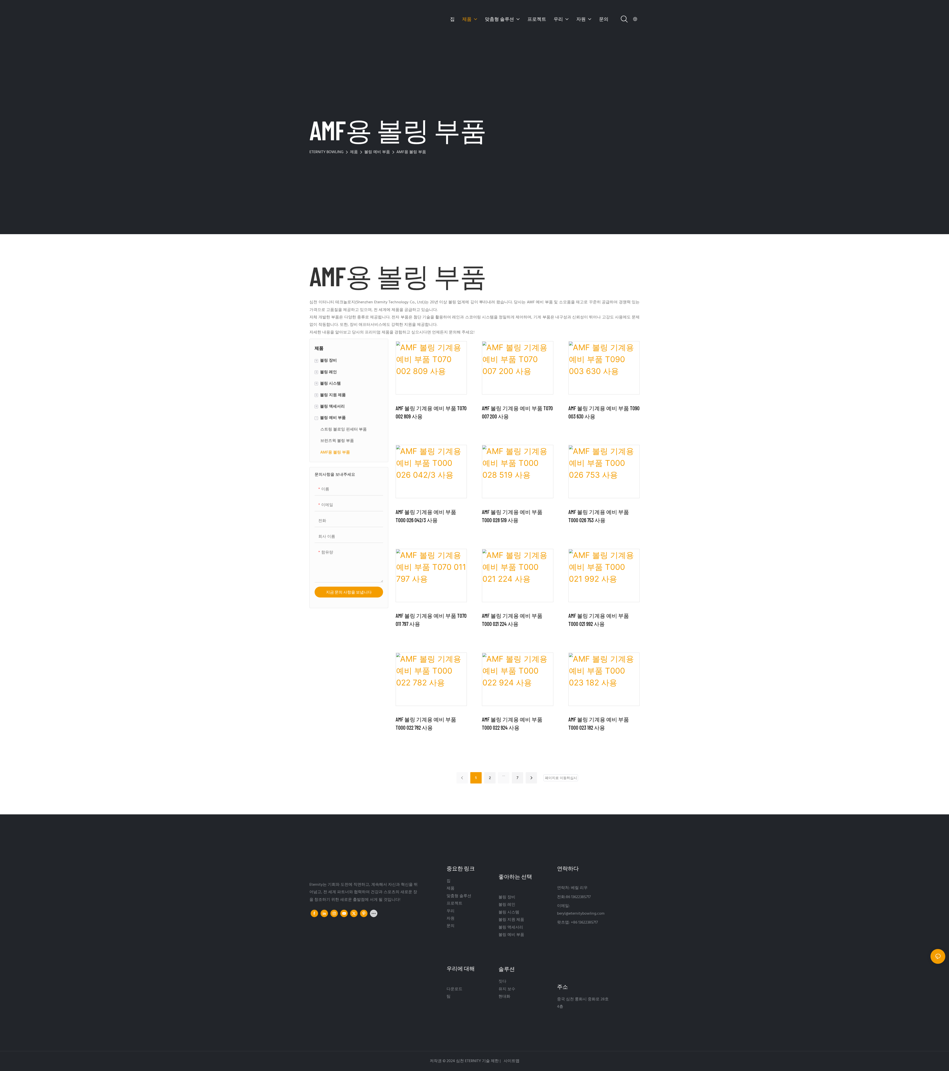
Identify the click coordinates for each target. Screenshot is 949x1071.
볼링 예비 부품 (377, 152)
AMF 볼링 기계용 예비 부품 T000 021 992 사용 (598, 619)
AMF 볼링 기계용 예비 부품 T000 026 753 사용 (598, 516)
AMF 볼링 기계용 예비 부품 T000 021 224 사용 (512, 619)
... (503, 775)
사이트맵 (511, 1061)
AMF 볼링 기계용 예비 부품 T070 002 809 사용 (431, 412)
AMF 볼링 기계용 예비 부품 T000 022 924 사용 (512, 723)
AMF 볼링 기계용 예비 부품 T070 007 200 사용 (517, 412)
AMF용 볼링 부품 (411, 152)
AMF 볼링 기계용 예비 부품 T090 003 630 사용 (604, 412)
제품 (354, 152)
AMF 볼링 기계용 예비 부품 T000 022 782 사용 (426, 723)
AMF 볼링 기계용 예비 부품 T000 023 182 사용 (598, 723)
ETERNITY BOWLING (326, 152)
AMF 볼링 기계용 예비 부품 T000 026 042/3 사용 (426, 516)
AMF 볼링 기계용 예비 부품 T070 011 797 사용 (431, 619)
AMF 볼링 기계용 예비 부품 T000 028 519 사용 (512, 516)
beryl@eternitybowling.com (580, 913)
